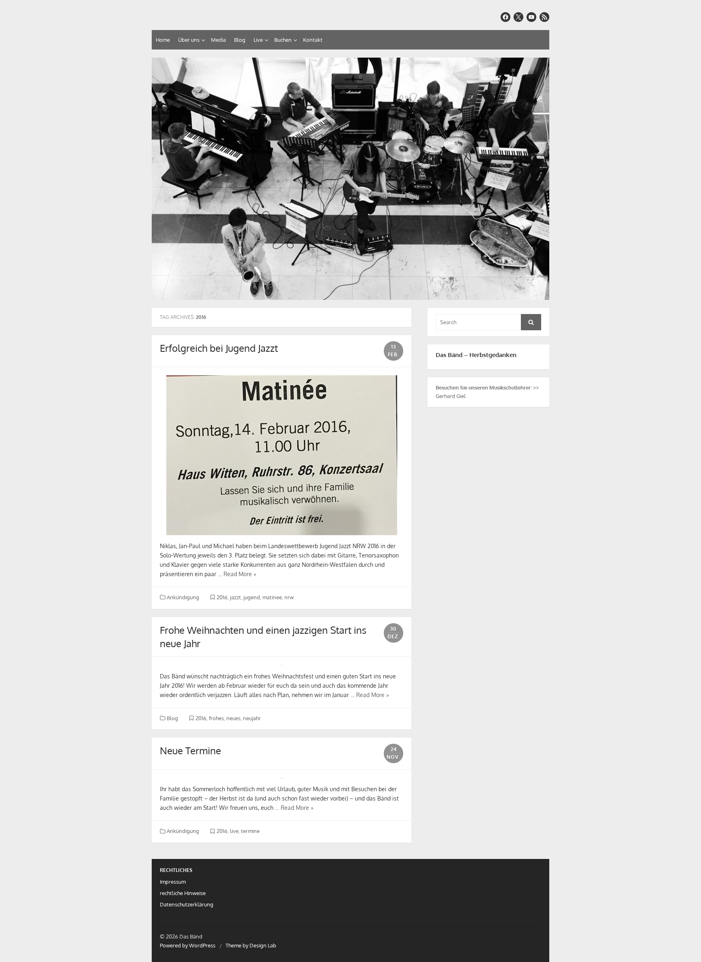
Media (218, 40)
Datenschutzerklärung (186, 904)
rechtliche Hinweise (183, 893)
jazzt (235, 597)
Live (258, 40)
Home (163, 40)
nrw (289, 597)
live (234, 831)
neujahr (252, 718)
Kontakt (313, 40)
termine (250, 831)
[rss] (544, 17)
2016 (222, 597)
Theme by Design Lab (251, 945)
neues (233, 718)
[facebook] (505, 17)
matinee (272, 597)
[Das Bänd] (350, 179)
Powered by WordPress (187, 945)
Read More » (240, 573)
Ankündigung (183, 597)
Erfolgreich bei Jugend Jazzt (219, 348)
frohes (216, 718)
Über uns (189, 40)
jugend (251, 597)
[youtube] (531, 17)
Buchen (283, 40)
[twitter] (518, 17)
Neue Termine (190, 750)
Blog (239, 40)
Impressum (173, 881)
